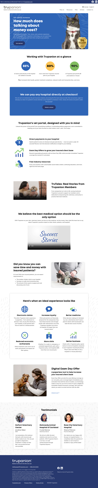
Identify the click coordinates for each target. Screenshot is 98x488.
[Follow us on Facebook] (93, 2)
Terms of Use (39, 483)
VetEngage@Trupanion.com (20, 467)
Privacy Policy (28, 483)
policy (26, 469)
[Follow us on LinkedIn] (96, 2)
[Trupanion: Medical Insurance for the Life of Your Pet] (22, 462)
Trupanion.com (28, 2)
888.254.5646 (34, 467)
